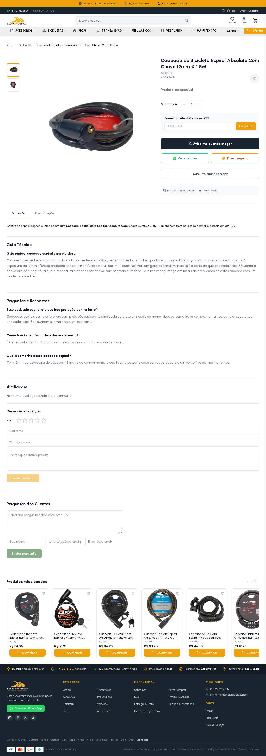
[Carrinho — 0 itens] (255, 20)
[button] (19, 420)
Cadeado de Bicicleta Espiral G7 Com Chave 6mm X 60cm (68, 635)
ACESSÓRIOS (24, 30)
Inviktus (114, 739)
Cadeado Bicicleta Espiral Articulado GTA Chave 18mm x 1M (160, 635)
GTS (64, 739)
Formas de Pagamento (147, 711)
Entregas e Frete (144, 704)
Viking (80, 739)
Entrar (243, 11)
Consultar (245, 126)
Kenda (44, 739)
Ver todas (142, 739)
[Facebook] (228, 10)
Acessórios (69, 696)
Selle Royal (101, 739)
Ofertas (257, 30)
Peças (66, 711)
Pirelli (89, 739)
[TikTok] (33, 718)
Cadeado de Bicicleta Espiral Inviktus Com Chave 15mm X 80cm (26, 635)
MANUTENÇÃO (207, 30)
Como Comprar (177, 689)
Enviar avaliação (23, 478)
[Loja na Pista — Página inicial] (17, 21)
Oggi (131, 739)
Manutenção (104, 711)
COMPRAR (29, 652)
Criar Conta (212, 717)
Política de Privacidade (181, 704)
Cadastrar (254, 11)
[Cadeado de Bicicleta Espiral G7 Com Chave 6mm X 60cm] (72, 609)
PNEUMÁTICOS (141, 30)
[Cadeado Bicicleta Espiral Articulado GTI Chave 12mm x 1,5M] (117, 609)
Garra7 (22, 739)
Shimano (33, 739)
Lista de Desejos (215, 725)
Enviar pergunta (24, 553)
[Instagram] (223, 10)
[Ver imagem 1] (13, 70)
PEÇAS (82, 30)
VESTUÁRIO (174, 30)
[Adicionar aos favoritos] (254, 78)
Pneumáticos (104, 696)
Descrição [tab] (18, 213)
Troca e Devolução (179, 696)
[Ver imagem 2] (13, 85)
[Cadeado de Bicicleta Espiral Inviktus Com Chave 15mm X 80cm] (27, 609)
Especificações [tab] (45, 213)
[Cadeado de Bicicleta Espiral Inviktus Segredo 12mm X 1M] (207, 609)
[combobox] (128, 21)
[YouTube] (233, 10)
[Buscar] (186, 21)
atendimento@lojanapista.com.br (229, 694)
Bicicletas (68, 704)
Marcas (231, 30)
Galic (123, 739)
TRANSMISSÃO (112, 30)
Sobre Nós (140, 689)
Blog (136, 696)
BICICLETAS (55, 30)
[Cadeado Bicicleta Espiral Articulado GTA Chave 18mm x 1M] (162, 609)
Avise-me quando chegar (212, 144)
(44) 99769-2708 (219, 689)
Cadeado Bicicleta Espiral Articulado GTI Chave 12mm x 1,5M (117, 635)
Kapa (72, 739)
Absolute (166, 73)
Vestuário (102, 704)
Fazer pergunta (238, 158)
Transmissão (104, 689)
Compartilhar (187, 158)
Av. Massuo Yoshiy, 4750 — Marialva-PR (216, 749)
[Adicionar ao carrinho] (42, 624)
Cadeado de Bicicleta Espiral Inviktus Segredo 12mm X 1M (204, 635)
